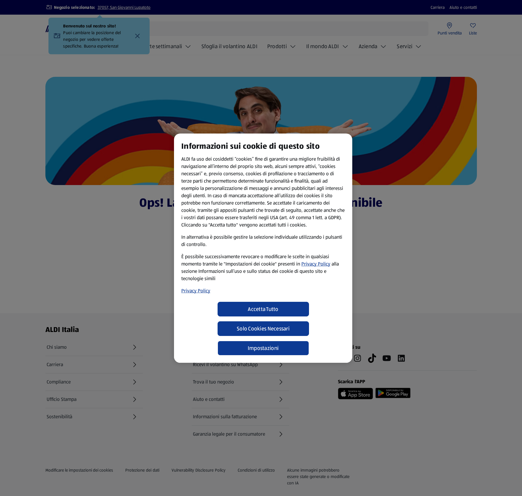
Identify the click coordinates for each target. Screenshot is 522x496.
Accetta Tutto (263, 309)
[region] (263, 248)
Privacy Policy (315, 263)
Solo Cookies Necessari (263, 329)
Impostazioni (263, 348)
